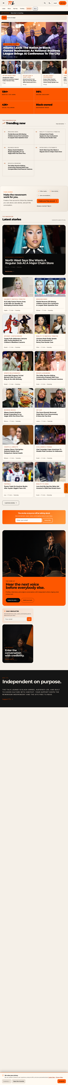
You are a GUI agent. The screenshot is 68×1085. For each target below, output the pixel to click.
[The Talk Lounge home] (11, 3)
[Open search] (45, 3)
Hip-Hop (15, 8)
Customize (6, 1081)
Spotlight (29, 8)
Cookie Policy (51, 1077)
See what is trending (17, 13)
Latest (3, 8)
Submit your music (27, 600)
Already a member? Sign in (44, 206)
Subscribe (47, 520)
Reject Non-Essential (18, 1081)
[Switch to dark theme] (49, 3)
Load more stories (10, 503)
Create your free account (46, 201)
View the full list (60, 123)
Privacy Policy (59, 1077)
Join (29, 619)
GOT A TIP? (66, 489)
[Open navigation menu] (3, 3)
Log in (55, 3)
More (35, 8)
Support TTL (6, 699)
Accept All (61, 1081)
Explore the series (12, 600)
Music (9, 8)
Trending (22, 8)
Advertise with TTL (9, 659)
